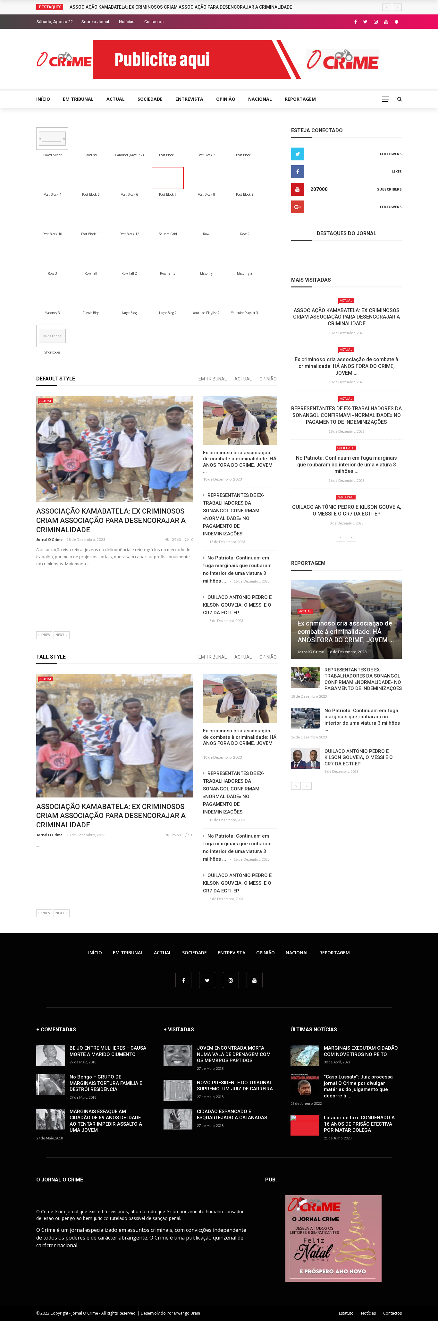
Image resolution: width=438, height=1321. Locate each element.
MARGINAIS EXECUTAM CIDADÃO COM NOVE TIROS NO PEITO (361, 1051)
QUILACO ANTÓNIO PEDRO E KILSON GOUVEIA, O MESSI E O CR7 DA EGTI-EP (237, 605)
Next (59, 635)
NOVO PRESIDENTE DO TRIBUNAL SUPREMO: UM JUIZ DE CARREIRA (235, 1086)
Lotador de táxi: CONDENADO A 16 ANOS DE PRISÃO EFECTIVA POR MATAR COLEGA (359, 1124)
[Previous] (340, 537)
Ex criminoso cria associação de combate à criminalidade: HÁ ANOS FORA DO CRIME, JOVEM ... (239, 462)
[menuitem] (52, 138)
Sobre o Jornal (95, 22)
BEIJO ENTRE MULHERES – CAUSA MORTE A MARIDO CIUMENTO (108, 1051)
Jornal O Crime (49, 539)
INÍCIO (43, 99)
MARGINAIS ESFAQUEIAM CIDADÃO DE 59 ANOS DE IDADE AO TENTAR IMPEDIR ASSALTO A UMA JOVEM (106, 1121)
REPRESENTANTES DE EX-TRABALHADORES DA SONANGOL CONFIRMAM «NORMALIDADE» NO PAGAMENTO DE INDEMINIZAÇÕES (346, 415)
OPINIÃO (225, 99)
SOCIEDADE (150, 99)
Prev (45, 635)
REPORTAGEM (300, 99)
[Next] (351, 537)
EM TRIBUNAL (78, 99)
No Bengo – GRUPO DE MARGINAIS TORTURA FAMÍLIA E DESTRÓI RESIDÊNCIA (106, 1083)
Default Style (55, 379)
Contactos (154, 22)
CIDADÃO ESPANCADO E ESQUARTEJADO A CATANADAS (232, 1115)
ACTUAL (115, 99)
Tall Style (51, 657)
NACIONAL (260, 99)
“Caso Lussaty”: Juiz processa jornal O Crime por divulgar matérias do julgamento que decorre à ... (358, 1086)
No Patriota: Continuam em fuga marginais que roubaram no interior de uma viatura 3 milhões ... (346, 464)
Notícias (126, 22)
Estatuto (346, 1313)
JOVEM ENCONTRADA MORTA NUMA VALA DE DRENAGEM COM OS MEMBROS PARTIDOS (234, 1054)
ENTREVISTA (189, 99)
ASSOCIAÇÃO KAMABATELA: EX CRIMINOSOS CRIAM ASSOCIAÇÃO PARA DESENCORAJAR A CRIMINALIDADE (181, 7)
